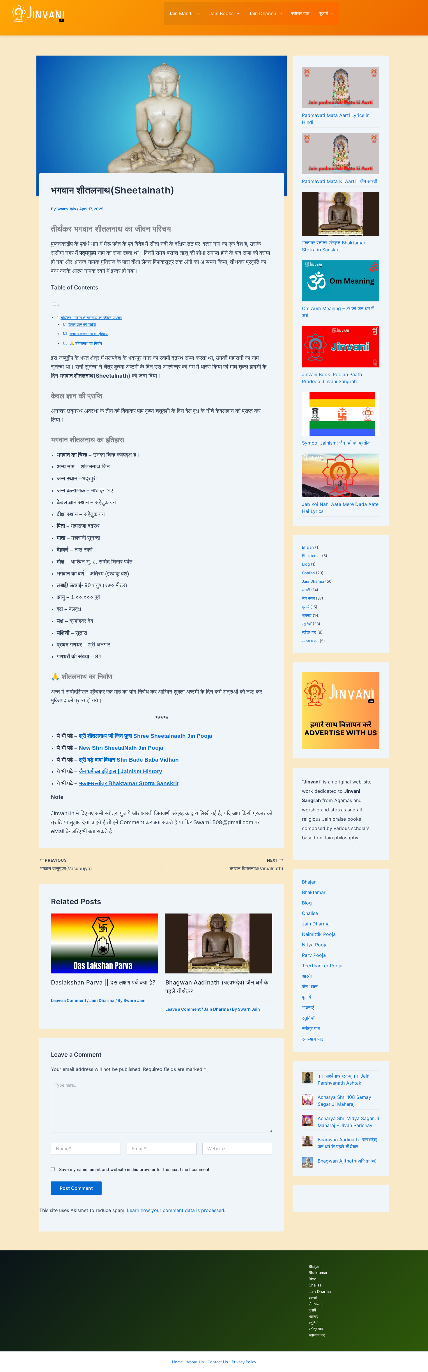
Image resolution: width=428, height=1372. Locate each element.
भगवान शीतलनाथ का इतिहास (89, 333)
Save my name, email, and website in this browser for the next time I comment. (135, 1169)
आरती (306, 589)
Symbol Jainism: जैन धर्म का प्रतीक (336, 443)
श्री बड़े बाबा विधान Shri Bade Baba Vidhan (129, 760)
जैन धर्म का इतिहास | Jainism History (120, 771)
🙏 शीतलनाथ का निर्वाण (86, 343)
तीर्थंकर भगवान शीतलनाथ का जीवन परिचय (91, 317)
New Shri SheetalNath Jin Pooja (121, 748)
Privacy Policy (244, 1361)
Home (177, 1361)
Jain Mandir (181, 13)
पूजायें (323, 13)
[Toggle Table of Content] (55, 305)
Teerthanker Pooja (322, 965)
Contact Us (218, 1361)
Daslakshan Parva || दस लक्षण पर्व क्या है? (103, 982)
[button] (197, 13)
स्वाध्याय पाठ (310, 641)
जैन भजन (308, 598)
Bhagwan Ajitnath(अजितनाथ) (347, 1161)
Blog (306, 564)
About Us (195, 1361)
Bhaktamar (311, 555)
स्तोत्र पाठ (300, 13)
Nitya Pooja (315, 945)
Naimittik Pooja (319, 934)
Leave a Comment (68, 1000)
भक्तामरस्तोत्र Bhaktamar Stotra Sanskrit (128, 783)
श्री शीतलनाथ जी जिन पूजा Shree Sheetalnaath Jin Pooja (145, 736)
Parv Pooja (314, 955)
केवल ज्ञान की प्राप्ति (82, 324)
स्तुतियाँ (307, 623)
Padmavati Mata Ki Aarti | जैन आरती (339, 181)
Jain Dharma (262, 13)
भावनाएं (307, 615)
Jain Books (221, 13)
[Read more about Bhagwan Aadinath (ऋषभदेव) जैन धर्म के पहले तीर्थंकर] (219, 943)
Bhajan (308, 547)
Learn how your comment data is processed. (176, 1210)
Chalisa (308, 573)
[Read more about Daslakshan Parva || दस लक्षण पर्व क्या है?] (104, 943)
